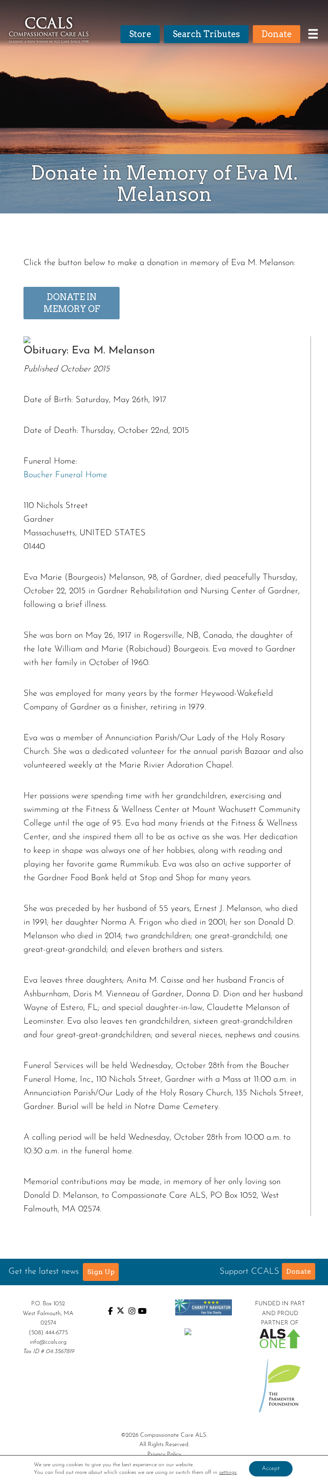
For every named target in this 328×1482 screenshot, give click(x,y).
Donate (298, 1271)
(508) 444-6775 (48, 1333)
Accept (271, 1468)
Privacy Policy (164, 1454)
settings (228, 1472)
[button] (101, 1272)
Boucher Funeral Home (65, 475)
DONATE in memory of (72, 303)
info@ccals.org (48, 1342)
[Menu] (310, 34)
